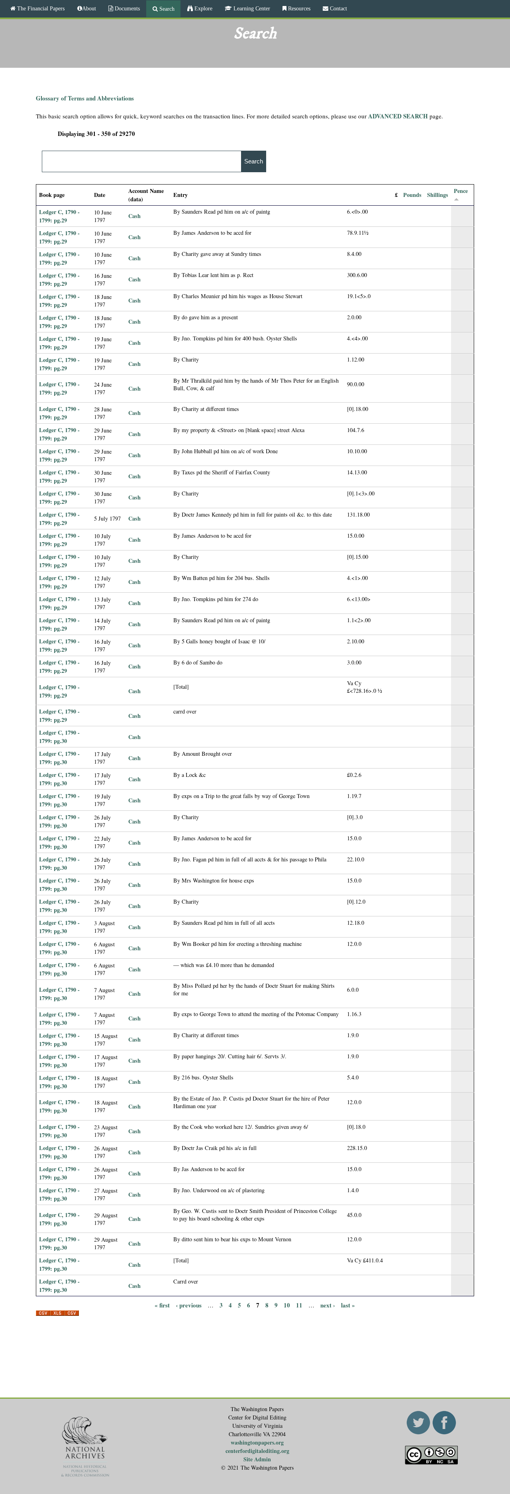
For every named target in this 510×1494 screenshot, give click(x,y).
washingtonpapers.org (257, 1442)
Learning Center (251, 8)
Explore (202, 8)
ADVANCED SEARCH (398, 116)
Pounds (412, 195)
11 (299, 1304)
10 (287, 1304)
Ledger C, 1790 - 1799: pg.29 (59, 216)
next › (327, 1304)
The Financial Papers (40, 8)
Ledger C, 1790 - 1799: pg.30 (59, 736)
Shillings (437, 195)
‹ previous (189, 1304)
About (89, 8)
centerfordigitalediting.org (257, 1451)
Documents (126, 8)
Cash (134, 216)
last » (348, 1304)
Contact (337, 8)
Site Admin (257, 1459)
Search (166, 9)
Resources (298, 8)
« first (162, 1304)
